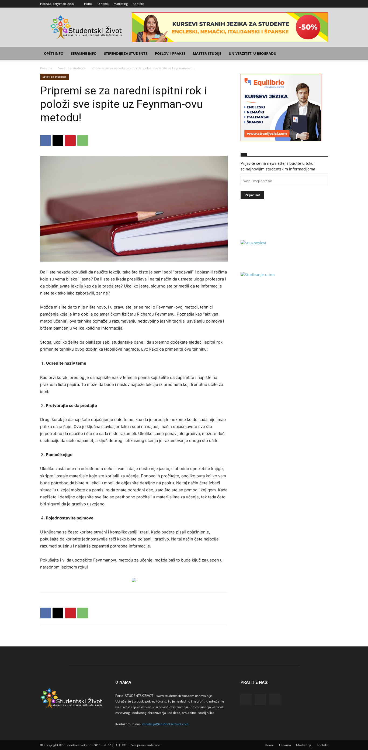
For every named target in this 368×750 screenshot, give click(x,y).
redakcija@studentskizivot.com (165, 724)
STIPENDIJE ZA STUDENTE (125, 53)
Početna (46, 68)
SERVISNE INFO (83, 53)
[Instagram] (315, 4)
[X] (324, 4)
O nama (103, 4)
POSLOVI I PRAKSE (170, 53)
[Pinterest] (70, 140)
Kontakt (138, 4)
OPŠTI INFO (53, 53)
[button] (321, 53)
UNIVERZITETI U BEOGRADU (252, 53)
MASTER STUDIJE (207, 53)
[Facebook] (306, 4)
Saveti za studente (72, 68)
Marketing (121, 4)
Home (88, 4)
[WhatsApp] (82, 140)
